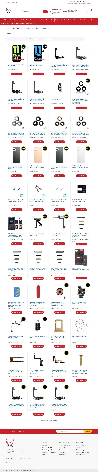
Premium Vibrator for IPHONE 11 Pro (37, 337)
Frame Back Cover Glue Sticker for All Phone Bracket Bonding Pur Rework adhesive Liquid (80, 372)
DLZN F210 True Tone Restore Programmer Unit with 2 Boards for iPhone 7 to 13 (16, 235)
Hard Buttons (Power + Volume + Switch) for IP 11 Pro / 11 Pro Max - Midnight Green (16, 269)
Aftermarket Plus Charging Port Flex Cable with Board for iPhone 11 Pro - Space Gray (37, 99)
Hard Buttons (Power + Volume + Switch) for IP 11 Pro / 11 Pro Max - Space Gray (59, 269)
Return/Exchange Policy (83, 452)
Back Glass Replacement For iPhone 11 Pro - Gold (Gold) (36, 166)
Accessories (62, 454)
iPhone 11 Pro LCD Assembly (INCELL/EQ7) (15, 64)
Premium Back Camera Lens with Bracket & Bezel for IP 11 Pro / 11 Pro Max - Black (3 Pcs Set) (37, 134)
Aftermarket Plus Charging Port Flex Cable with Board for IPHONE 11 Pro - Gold (59, 65)
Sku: (9, 69)
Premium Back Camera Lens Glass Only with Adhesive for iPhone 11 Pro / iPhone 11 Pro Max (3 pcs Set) (80, 100)
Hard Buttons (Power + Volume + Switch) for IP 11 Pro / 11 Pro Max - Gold (80, 235)
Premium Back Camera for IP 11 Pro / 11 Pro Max (58, 98)
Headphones (62, 452)
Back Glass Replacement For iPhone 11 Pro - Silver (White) (80, 166)
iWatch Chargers (46, 445)
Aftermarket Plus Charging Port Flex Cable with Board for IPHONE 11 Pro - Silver (16, 99)
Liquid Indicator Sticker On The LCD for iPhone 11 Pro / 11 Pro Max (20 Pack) (37, 304)
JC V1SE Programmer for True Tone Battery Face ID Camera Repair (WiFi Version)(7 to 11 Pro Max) (16, 304)
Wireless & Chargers (65, 442)
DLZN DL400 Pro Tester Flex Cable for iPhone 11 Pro (79, 200)
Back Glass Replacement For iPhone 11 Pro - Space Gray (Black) (15, 167)
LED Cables (62, 447)
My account (79, 442)
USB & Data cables (47, 447)
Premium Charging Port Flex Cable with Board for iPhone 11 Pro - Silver (16, 406)
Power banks (62, 450)
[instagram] (9, 462)
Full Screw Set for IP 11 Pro (79, 336)
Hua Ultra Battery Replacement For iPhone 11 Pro (80, 268)
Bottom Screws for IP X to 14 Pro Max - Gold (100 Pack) (37, 200)
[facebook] (6, 462)
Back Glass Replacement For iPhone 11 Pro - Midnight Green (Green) (59, 167)
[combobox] (34, 11)
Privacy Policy (80, 450)
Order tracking (80, 445)
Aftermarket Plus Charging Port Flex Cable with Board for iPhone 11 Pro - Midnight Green (80, 65)
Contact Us (79, 447)
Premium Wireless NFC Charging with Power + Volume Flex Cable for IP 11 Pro (59, 304)
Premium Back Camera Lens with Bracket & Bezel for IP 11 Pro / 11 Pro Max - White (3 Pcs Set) (80, 134)
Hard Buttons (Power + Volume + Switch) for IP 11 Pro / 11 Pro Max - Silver (37, 269)
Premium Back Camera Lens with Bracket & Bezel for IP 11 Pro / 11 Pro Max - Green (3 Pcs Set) (16, 134)
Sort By (41, 39)
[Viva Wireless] (11, 10)
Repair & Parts (46, 454)
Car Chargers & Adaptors (49, 452)
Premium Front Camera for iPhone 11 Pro (36, 234)
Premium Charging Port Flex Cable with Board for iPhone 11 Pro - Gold (59, 406)
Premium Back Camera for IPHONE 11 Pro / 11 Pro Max (79, 303)
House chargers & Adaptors (50, 450)
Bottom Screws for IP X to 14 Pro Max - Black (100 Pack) (15, 200)
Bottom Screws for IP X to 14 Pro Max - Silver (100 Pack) (58, 200)
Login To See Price (16, 74)
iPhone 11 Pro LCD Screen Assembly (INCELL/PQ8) (36, 64)
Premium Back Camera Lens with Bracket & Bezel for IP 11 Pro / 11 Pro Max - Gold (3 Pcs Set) (59, 134)
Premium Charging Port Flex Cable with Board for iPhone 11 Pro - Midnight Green (37, 406)
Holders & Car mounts (65, 445)
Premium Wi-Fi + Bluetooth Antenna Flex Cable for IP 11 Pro (58, 372)
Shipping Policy (80, 454)
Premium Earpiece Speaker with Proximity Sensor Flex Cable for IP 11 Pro (36, 372)
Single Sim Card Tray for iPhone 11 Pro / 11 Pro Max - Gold (58, 338)
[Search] (45, 11)
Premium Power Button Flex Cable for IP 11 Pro (15, 337)
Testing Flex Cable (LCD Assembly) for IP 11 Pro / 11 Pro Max (16, 372)
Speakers (44, 442)
